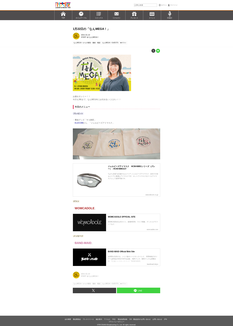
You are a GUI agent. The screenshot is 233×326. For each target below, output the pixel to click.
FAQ (114, 319)
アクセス (107, 319)
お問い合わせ (157, 319)
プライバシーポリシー (116, 322)
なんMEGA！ (94, 37)
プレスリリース (88, 319)
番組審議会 (77, 319)
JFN (165, 319)
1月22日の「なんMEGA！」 (91, 28)
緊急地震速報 (122, 319)
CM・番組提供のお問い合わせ (140, 319)
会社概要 (68, 319)
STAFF (83, 37)
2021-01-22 (85, 35)
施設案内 (99, 319)
